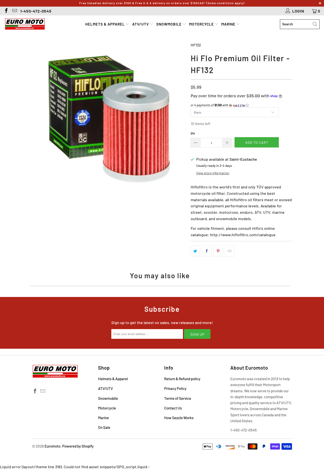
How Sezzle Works (179, 417)
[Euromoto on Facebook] (6, 11)
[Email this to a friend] (230, 251)
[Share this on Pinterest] (218, 251)
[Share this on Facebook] (207, 251)
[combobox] (300, 24)
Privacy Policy (175, 388)
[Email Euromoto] (14, 11)
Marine (228, 24)
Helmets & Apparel (105, 24)
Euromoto (52, 446)
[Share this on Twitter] (195, 251)
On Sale (104, 427)
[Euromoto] (24, 24)
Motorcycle (202, 24)
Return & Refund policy (182, 378)
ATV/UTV (141, 24)
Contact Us (173, 408)
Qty (193, 133)
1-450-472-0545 (36, 11)
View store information (212, 173)
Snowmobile (169, 24)
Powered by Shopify (78, 446)
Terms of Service (177, 398)
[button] (241, 105)
